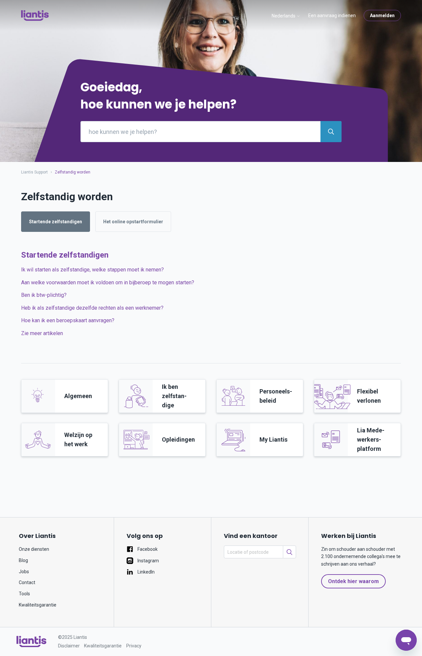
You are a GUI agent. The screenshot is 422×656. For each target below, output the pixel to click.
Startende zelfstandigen (55, 221)
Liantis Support (34, 172)
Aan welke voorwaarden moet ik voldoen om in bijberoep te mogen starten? (107, 282)
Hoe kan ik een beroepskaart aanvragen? (67, 320)
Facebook (147, 549)
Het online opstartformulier (133, 221)
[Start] (35, 15)
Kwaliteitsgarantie (37, 605)
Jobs (24, 571)
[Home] (31, 641)
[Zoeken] (289, 552)
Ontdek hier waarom (353, 581)
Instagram (147, 560)
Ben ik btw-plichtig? (44, 295)
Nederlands (284, 15)
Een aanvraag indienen (332, 15)
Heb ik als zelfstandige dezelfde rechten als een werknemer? (92, 308)
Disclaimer (69, 645)
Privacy (133, 645)
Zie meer (42, 333)
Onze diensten (34, 549)
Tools (24, 593)
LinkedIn (145, 572)
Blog (23, 560)
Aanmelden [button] (382, 15)
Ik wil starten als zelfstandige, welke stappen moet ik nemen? (92, 269)
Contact (27, 582)
